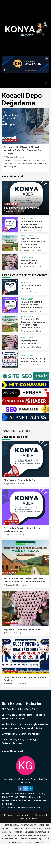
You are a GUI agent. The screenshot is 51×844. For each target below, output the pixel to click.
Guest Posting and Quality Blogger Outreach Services (20, 741)
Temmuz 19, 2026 (29, 267)
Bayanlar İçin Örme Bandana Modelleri (22, 629)
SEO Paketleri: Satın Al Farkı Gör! (22, 207)
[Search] (46, 83)
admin (22, 157)
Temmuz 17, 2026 (29, 365)
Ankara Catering (28, 824)
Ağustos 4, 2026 (11, 211)
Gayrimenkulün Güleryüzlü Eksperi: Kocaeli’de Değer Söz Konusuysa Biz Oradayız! (22, 150)
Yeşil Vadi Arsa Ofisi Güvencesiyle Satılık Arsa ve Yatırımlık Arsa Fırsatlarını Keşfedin (25, 726)
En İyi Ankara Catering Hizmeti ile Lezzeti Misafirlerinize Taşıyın (31, 224)
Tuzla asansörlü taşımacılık (36, 831)
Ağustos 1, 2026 (28, 231)
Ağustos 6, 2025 (11, 157)
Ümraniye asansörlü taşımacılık (27, 828)
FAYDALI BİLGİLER (11, 141)
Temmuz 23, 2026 (29, 251)
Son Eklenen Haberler (22, 703)
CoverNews (18, 818)
